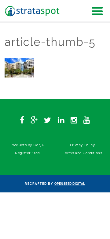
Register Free (27, 153)
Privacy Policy (82, 145)
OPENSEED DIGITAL (69, 183)
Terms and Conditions (82, 153)
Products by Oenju (27, 145)
